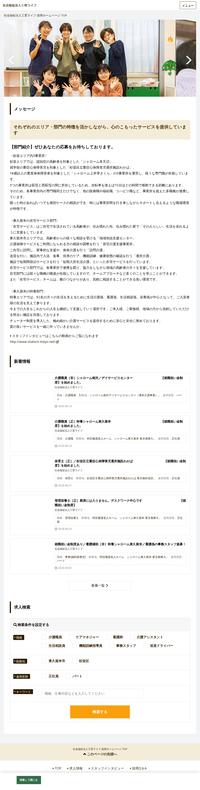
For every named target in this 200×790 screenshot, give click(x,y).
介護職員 (55, 637)
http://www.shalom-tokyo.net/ (33, 341)
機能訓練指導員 (90, 645)
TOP (58, 768)
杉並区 (84, 661)
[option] (100, 58)
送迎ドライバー (161, 645)
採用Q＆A (139, 768)
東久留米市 (57, 661)
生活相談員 (57, 645)
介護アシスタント (150, 637)
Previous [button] (12, 58)
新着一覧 (98, 585)
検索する (100, 711)
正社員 (54, 676)
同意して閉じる (29, 780)
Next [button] (188, 58)
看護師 (118, 637)
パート (77, 676)
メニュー (188, 5)
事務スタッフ (126, 645)
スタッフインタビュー (107, 768)
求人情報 (76, 768)
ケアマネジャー (87, 637)
